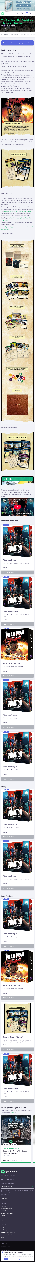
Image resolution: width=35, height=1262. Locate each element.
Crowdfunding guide (7, 1213)
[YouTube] (8, 1180)
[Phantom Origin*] (17, 748)
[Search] (18, 13)
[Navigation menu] (33, 13)
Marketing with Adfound (8, 1232)
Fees (2, 1228)
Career (3, 1215)
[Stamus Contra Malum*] (17, 1018)
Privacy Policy (5, 1243)
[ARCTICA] (9, 6)
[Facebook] (2, 1180)
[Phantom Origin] (17, 696)
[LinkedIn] (13, 1180)
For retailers (4, 1218)
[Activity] (26, 13)
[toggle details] (30, 1162)
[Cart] (22, 13)
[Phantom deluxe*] (17, 593)
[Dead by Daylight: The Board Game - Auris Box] (16, 1130)
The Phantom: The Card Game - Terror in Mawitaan (17, 21)
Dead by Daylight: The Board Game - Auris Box (15, 1152)
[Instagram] (10, 1180)
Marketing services (6, 1230)
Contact (3, 1211)
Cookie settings (15, 1259)
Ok (6, 1259)
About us (4, 1206)
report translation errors (14, 1192)
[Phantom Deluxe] (17, 541)
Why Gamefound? (6, 1208)
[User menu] (29, 13)
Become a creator (6, 1235)
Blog (2, 1237)
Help (2, 1220)
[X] (5, 1180)
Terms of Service (6, 1247)
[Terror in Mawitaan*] (17, 644)
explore (13, 1112)
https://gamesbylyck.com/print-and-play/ (17, 211)
